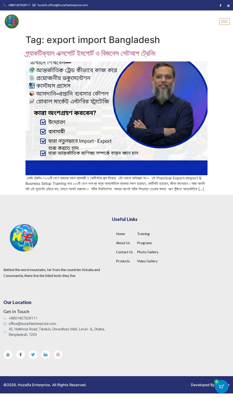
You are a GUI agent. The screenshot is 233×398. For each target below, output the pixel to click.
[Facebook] (220, 5)
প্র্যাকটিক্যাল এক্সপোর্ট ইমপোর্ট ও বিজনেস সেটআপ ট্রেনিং (90, 53)
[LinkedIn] (45, 354)
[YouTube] (228, 5)
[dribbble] (58, 354)
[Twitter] (33, 354)
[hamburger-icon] (224, 21)
